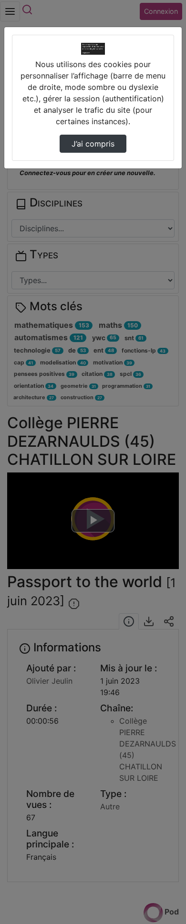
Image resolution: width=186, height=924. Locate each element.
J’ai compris (93, 143)
